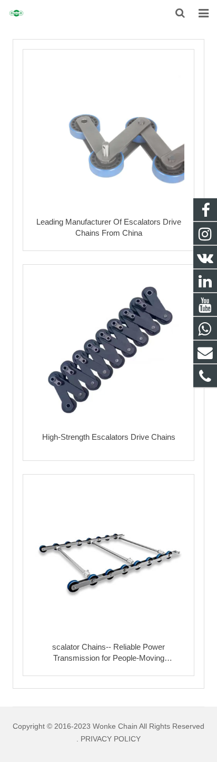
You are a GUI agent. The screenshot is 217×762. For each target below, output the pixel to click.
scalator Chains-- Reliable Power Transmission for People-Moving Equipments (108, 657)
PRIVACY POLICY (111, 739)
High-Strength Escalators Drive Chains (108, 436)
